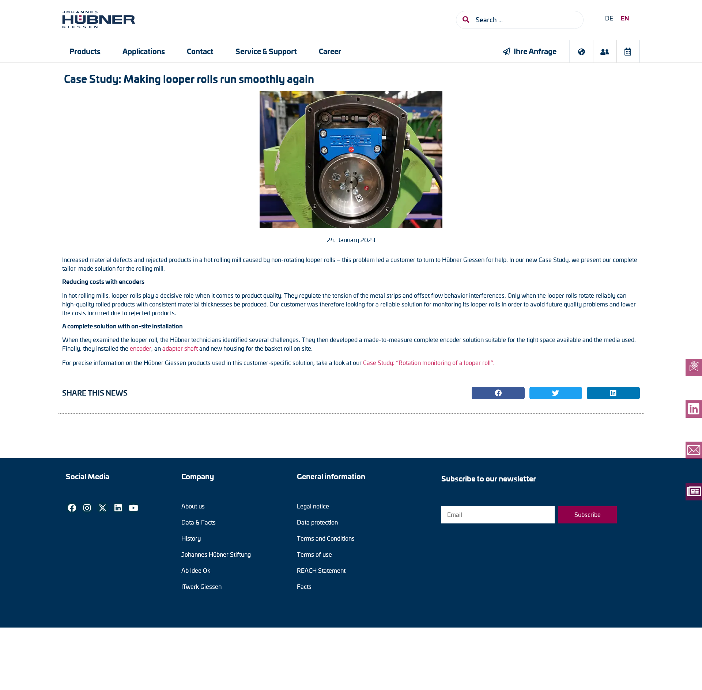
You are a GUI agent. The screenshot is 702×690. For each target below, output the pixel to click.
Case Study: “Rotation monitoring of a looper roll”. (429, 362)
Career (330, 51)
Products (85, 51)
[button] (498, 393)
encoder (140, 348)
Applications (143, 51)
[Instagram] (87, 508)
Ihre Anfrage (535, 51)
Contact (200, 51)
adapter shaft (180, 348)
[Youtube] (133, 508)
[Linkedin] (118, 508)
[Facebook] (72, 508)
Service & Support (266, 51)
